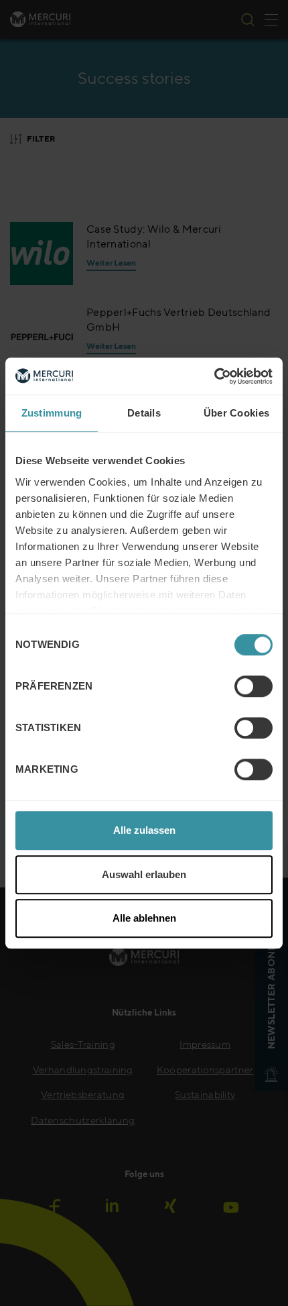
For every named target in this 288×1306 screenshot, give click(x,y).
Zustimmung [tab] (51, 413)
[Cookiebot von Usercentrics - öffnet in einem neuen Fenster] (214, 376)
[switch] (253, 686)
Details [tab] (144, 413)
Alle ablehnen (144, 918)
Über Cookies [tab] (237, 413)
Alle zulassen (144, 830)
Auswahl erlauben (144, 874)
